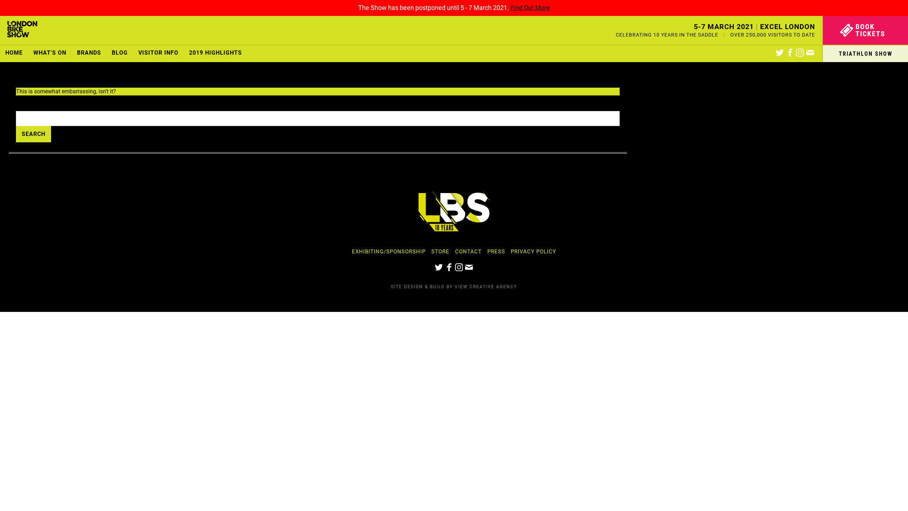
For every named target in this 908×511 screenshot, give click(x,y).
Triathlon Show (865, 53)
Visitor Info (158, 52)
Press (496, 251)
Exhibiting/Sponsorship (389, 251)
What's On (49, 52)
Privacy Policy (533, 251)
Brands (89, 52)
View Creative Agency (486, 286)
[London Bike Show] (22, 30)
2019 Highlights (215, 52)
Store (440, 251)
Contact (468, 251)
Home (14, 52)
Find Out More (530, 7)
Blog (120, 52)
